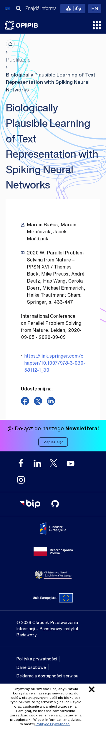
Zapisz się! (53, 441)
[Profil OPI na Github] (55, 503)
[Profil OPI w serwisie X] (53, 463)
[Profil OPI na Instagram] (20, 479)
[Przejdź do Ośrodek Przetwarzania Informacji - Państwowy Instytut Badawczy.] (10, 44)
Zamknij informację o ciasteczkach (92, 689)
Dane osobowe (31, 667)
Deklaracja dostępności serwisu (47, 676)
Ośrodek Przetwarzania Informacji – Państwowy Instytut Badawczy (21, 25)
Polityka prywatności (36, 659)
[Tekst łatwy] (72, 8)
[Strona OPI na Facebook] (20, 463)
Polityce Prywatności (53, 723)
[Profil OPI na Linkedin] (37, 463)
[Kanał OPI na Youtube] (70, 463)
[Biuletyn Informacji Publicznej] (29, 503)
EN (96, 8)
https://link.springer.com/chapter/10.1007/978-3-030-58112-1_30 (54, 362)
